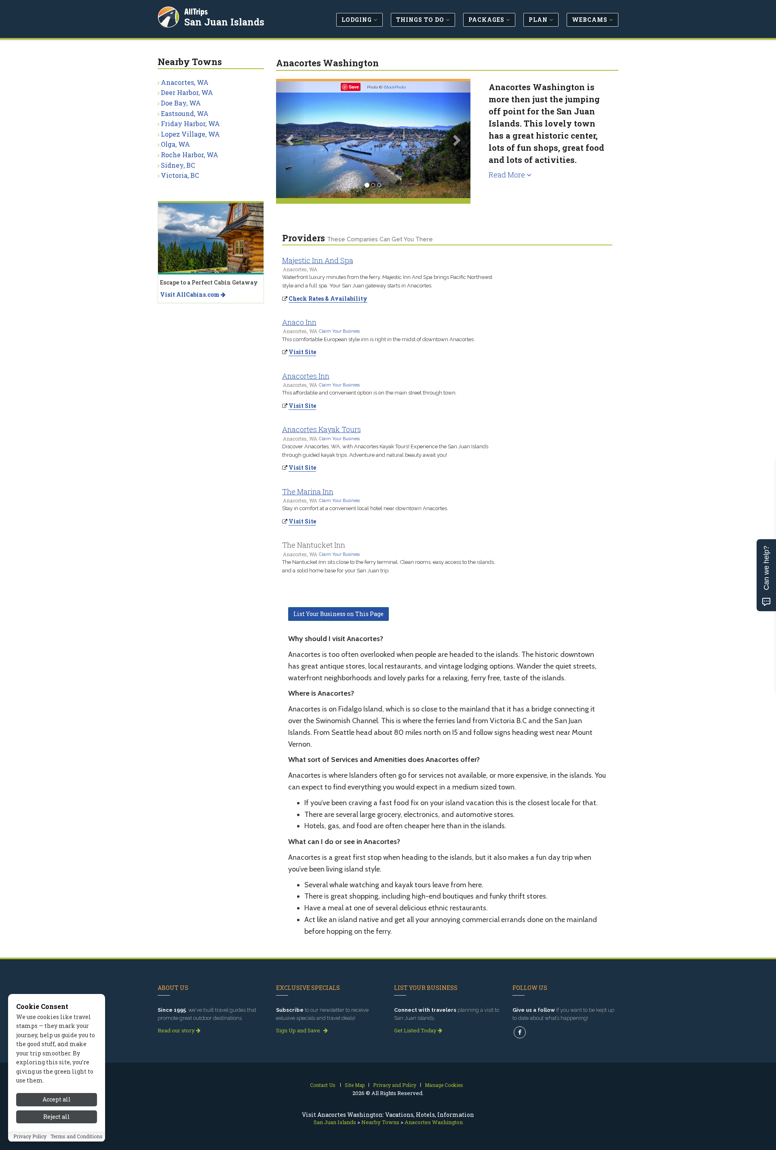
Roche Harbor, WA (189, 154)
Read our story (177, 1030)
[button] (290, 139)
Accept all (56, 1099)
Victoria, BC (180, 175)
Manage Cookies (444, 1085)
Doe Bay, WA (181, 103)
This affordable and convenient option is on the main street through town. (369, 393)
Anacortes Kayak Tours (321, 429)
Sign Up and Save (298, 1030)
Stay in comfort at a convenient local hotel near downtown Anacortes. (365, 508)
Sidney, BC (178, 165)
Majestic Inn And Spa (317, 260)
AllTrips (196, 11)
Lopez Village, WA (190, 134)
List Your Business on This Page (338, 614)
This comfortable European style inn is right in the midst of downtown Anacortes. (378, 339)
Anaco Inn (299, 322)
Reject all (56, 1116)
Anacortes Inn (305, 376)
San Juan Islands (224, 22)
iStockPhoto (395, 87)
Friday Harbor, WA (190, 123)
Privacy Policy (29, 1136)
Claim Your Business (339, 331)
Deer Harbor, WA (187, 92)
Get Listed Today (416, 1030)
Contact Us (322, 1085)
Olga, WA (175, 144)
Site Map (355, 1085)
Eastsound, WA (185, 113)
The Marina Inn (307, 491)
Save (354, 87)
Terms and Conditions (77, 1136)
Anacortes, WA (185, 82)
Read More (508, 174)
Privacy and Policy (394, 1085)
